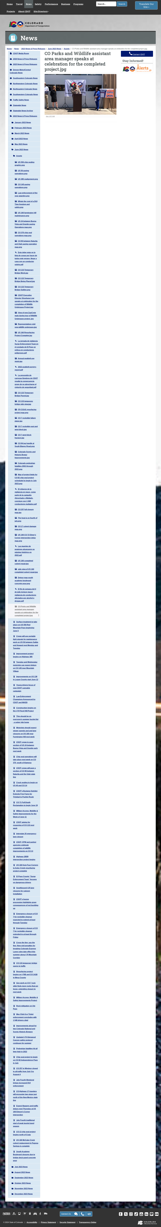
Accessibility (32, 1222)
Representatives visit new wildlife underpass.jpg (26, 325)
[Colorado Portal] (148, 1222)
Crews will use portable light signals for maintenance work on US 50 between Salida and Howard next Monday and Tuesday (25, 642)
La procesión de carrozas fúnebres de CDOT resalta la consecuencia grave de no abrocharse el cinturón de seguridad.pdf (26, 381)
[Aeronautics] (24, 1213)
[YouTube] (141, 1214)
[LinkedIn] (146, 1214)
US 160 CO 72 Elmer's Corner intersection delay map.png (25, 538)
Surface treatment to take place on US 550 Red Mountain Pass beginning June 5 (25, 626)
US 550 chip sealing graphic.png (24, 163)
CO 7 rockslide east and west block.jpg (26, 428)
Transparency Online (87, 1222)
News (29, 4)
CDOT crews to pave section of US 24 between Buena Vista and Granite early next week (25, 746)
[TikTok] (136, 1214)
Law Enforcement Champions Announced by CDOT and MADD (24, 699)
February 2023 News (23, 128)
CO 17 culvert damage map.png (25, 527)
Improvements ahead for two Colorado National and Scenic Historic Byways (25, 1029)
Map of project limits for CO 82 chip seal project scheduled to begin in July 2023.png (26, 479)
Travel (19, 4)
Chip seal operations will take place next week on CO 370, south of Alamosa (25, 760)
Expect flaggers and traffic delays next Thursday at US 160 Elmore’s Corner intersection (25, 1110)
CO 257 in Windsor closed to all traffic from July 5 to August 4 (25, 1071)
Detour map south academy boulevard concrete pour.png (24, 581)
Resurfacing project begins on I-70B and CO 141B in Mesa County (25, 975)
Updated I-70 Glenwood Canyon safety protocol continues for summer (24, 1040)
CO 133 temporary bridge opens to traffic (25, 964)
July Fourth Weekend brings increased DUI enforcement (23, 1083)
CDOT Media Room (21, 53)
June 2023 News (54, 49)
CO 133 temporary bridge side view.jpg (24, 402)
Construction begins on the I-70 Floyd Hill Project (24, 709)
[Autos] (35, 1213)
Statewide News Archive (23, 111)
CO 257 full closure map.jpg (24, 511)
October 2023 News (22, 1183)
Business (65, 4)
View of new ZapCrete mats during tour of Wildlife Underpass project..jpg (26, 316)
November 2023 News (23, 1188)
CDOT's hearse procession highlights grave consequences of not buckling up (25, 903)
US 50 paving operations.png (22, 172)
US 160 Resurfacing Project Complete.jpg (24, 334)
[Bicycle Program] (14, 1213)
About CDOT (24, 11)
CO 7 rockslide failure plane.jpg (25, 419)
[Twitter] (125, 1214)
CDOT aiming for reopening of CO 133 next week (23, 825)
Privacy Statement (48, 1222)
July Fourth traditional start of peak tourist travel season (24, 1123)
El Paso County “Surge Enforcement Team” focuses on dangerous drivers (25, 879)
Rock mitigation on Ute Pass (24, 1007)
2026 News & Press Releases (25, 59)
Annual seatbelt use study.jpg (24, 360)
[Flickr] (156, 1214)
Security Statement (67, 1222)
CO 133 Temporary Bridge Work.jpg (24, 271)
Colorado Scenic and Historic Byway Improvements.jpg (25, 455)
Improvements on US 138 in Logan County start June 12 (25, 678)
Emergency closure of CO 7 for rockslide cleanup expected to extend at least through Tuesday (25, 918)
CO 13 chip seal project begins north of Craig (24, 1133)
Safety (38, 4)
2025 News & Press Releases (25, 64)
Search (122, 4)
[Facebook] (120, 1214)
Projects (11, 11)
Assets (67, 49)
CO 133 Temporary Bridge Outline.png (24, 288)
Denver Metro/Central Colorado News (20, 71)
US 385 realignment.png (28, 179)
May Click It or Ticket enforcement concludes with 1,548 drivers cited (25, 1017)
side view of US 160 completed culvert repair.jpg (26, 570)
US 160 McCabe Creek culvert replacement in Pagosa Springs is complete (25, 1143)
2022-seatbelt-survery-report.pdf (25, 368)
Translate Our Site (146, 5)
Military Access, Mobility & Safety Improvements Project (25, 999)
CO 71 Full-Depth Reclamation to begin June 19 (25, 803)
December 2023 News (23, 1194)
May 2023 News (20, 144)
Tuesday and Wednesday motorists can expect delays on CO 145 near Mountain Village (25, 666)
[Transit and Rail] (19, 1213)
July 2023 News (21, 1167)
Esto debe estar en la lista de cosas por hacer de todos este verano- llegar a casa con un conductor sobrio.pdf (26, 258)
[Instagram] (131, 1214)
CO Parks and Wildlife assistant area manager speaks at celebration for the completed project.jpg (26, 611)
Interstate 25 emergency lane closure (24, 835)
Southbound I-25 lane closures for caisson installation (23, 891)
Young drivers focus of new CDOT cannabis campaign (24, 688)
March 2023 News (21, 133)
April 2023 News (21, 139)
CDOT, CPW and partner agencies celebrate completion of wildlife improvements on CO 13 (24, 846)
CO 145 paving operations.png (22, 186)
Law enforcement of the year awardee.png (26, 194)
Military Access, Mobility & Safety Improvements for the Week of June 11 (25, 814)
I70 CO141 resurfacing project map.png (25, 411)
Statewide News (19, 105)
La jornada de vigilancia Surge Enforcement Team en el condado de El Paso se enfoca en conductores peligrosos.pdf (26, 347)
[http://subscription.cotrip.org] (137, 68)
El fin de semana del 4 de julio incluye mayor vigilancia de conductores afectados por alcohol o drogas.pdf (25, 595)
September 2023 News (23, 1178)
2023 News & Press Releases (33, 49)
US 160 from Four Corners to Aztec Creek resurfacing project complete (25, 868)
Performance (51, 4)
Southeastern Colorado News (25, 78)
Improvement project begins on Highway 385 (23, 655)
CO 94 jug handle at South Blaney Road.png (25, 444)
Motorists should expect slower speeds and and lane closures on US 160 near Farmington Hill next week (24, 732)
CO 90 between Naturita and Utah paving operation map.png (26, 244)
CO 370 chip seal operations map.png (23, 234)
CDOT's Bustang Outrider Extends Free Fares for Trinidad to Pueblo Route (25, 794)
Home (10, 4)
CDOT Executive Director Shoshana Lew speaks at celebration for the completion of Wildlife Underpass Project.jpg (26, 301)
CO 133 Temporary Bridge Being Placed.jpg (25, 279)
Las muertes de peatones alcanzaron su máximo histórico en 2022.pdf (25, 550)
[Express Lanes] (7, 1213)
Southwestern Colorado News (25, 94)
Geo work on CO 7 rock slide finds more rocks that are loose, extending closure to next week (25, 987)
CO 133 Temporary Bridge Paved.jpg (24, 394)
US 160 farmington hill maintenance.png (25, 214)
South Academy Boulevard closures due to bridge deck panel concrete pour (24, 1156)
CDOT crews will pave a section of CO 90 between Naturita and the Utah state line (24, 772)
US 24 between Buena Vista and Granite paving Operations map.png (25, 224)
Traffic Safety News (21, 100)
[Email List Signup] (151, 1214)
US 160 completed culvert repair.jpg (24, 562)
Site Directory (41, 11)
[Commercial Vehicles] (45, 1213)
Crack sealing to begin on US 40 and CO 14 (25, 784)
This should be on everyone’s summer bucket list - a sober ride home (25, 719)
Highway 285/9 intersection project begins (24, 858)
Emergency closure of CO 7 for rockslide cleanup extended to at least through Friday (25, 932)
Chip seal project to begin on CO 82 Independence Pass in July (25, 1060)
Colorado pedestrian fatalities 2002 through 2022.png (25, 466)
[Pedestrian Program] (40, 1213)
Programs (78, 4)
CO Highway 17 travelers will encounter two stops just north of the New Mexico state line (25, 1095)
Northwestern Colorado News (25, 84)
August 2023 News (22, 1172)
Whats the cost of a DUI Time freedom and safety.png (26, 204)
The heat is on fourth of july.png (26, 519)
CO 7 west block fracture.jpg (23, 436)
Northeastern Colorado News (25, 89)
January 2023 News (22, 122)
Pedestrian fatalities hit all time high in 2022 (25, 1050)
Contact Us (66, 1214)
